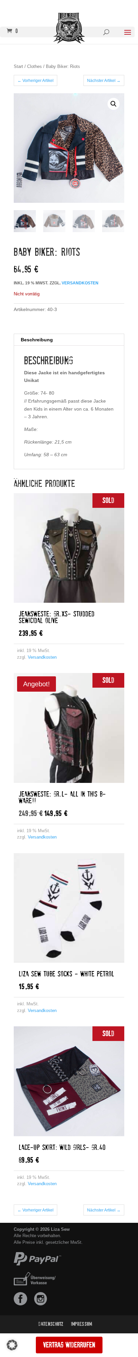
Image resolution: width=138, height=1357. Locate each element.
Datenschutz (51, 1324)
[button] (114, 104)
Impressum (81, 1324)
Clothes (34, 66)
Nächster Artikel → (104, 80)
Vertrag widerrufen (69, 1345)
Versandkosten (80, 283)
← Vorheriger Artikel (35, 80)
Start (18, 66)
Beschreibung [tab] (37, 339)
